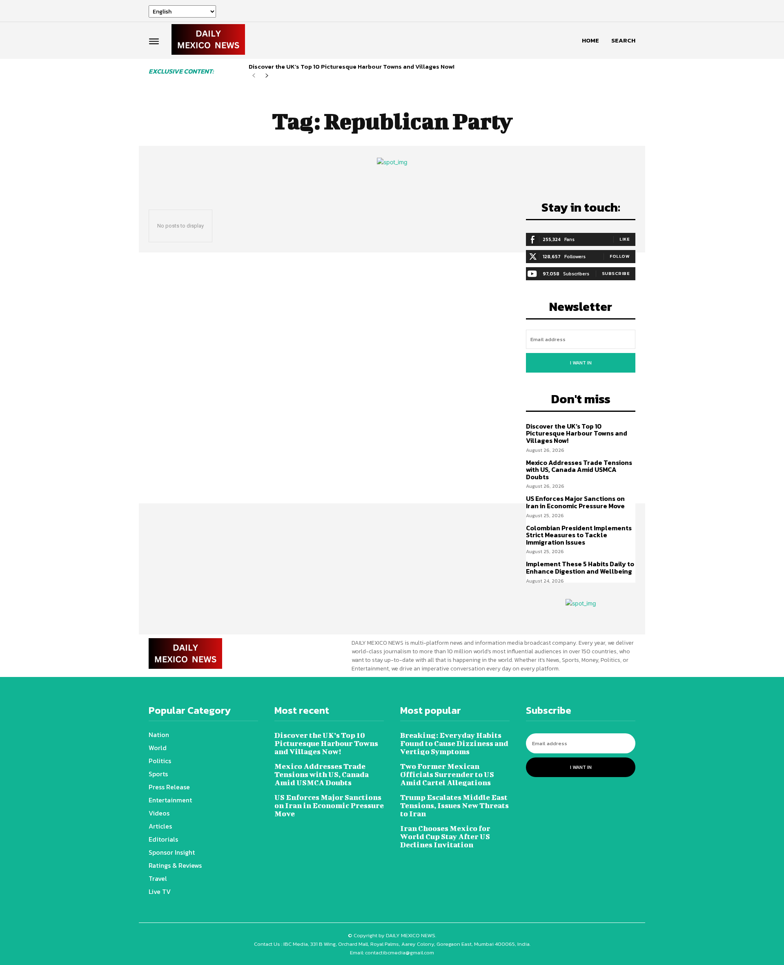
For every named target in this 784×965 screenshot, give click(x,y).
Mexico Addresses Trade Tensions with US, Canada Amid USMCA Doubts (579, 470)
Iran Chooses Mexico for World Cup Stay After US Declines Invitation (445, 836)
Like (624, 239)
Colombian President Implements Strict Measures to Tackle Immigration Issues (579, 535)
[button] (623, 40)
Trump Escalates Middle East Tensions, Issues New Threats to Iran (454, 805)
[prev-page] (254, 76)
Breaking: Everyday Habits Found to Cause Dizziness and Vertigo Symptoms (454, 743)
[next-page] (267, 76)
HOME (590, 40)
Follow (620, 256)
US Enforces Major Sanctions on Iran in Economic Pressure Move (575, 502)
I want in (581, 362)
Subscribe (616, 273)
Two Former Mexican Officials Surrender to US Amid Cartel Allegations (447, 774)
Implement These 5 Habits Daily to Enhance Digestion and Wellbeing (580, 567)
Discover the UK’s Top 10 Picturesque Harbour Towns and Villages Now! (351, 66)
